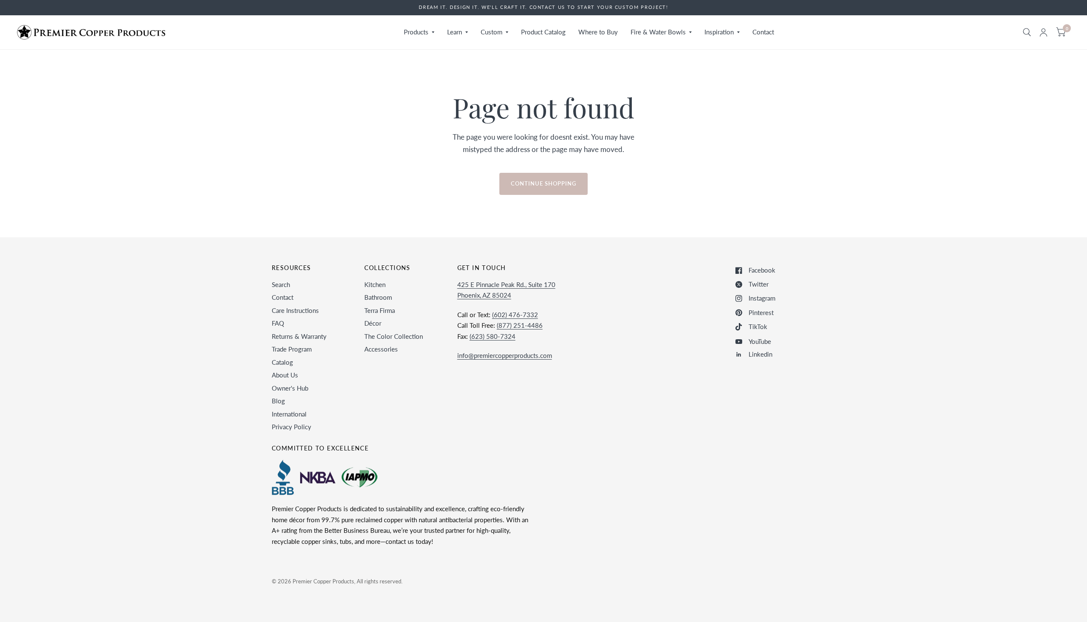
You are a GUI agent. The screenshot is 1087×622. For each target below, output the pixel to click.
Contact (763, 32)
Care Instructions (295, 310)
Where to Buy (598, 32)
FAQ (278, 323)
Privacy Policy (291, 427)
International (289, 414)
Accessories (381, 349)
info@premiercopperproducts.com (504, 355)
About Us (285, 375)
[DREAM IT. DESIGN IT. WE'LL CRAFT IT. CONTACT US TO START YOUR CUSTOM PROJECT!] (543, 7)
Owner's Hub (290, 388)
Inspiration (719, 32)
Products (416, 32)
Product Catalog (543, 32)
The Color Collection (393, 336)
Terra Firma (379, 310)
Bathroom (378, 297)
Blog (278, 401)
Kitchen (375, 284)
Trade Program (292, 349)
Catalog (282, 362)
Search (281, 284)
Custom (491, 32)
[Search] (1027, 32)
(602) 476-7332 (515, 314)
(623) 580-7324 (492, 336)
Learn (454, 32)
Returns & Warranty (299, 336)
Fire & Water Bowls (658, 32)
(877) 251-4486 (520, 325)
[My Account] (1043, 32)
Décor (372, 323)
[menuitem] (419, 32)
